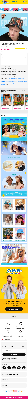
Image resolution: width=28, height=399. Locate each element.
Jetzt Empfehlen (13, 309)
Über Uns (5, 380)
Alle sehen (24, 90)
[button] (1, 99)
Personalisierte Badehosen (12, 81)
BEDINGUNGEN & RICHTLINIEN (10, 374)
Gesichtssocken (21, 81)
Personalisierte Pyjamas (11, 83)
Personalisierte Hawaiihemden (10, 80)
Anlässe (4, 385)
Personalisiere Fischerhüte (14, 78)
